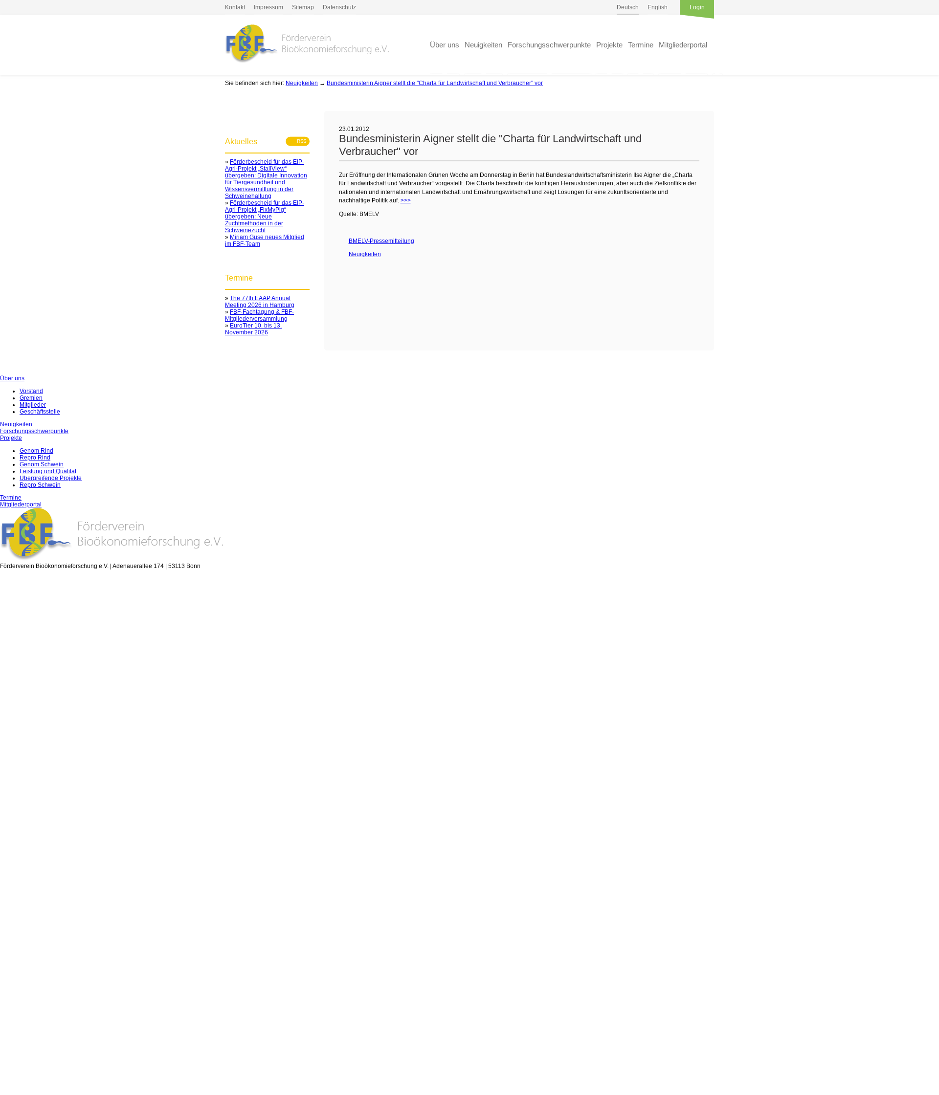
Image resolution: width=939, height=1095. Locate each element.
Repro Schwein (40, 485)
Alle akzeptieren (23, 1061)
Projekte (609, 45)
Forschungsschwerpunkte (549, 45)
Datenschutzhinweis (27, 1091)
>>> (406, 200)
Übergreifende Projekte (51, 478)
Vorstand (31, 391)
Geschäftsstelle (40, 411)
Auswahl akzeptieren (23, 1028)
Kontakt (235, 7)
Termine (640, 45)
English (658, 7)
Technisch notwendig (14, 775)
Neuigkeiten (483, 45)
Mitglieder (33, 404)
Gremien (31, 397)
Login (697, 7)
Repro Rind (35, 457)
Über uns (444, 45)
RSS (299, 141)
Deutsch (628, 7)
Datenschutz (339, 7)
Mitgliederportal (683, 45)
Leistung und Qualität (48, 471)
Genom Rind (36, 450)
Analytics (12, 870)
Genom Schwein (42, 464)
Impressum (268, 7)
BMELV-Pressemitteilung (376, 241)
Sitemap (303, 7)
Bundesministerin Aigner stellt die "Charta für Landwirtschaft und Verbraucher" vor (435, 83)
